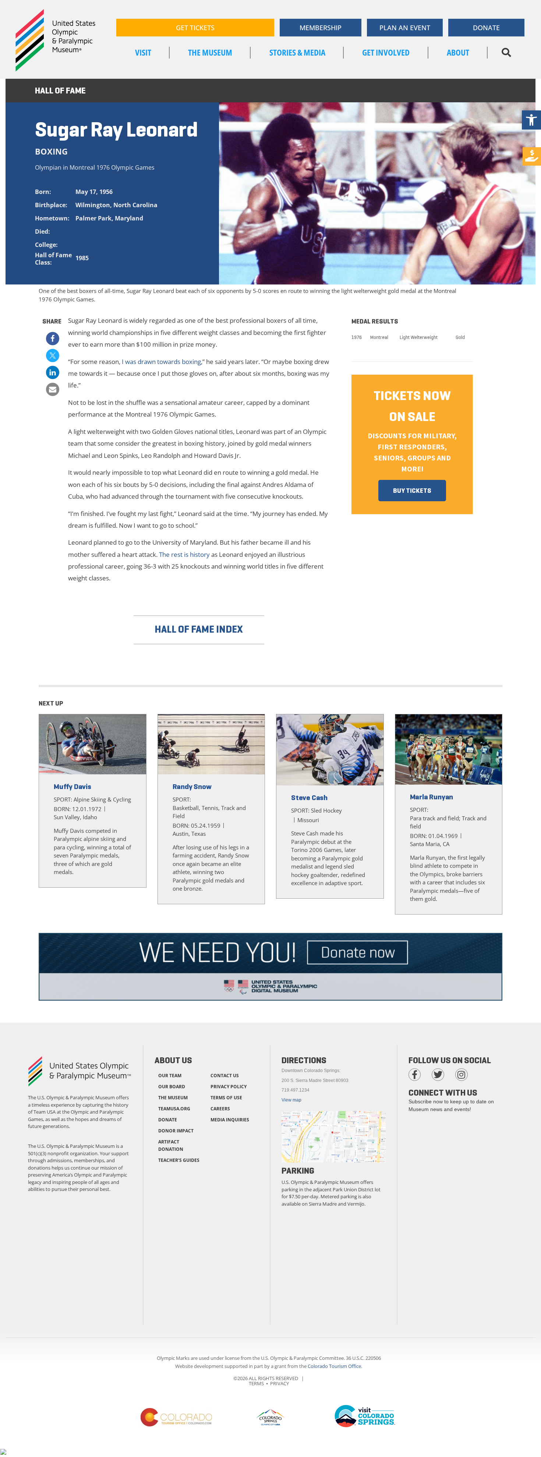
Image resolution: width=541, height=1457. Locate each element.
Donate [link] (167, 1120)
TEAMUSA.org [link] (174, 1109)
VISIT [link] (143, 52)
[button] (506, 52)
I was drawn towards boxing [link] (161, 361)
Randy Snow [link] (192, 786)
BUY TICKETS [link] (412, 491)
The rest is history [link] (184, 554)
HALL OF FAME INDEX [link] (199, 629)
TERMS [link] (256, 1383)
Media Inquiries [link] (230, 1120)
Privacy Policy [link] (229, 1086)
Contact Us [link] (225, 1075)
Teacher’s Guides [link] (178, 1160)
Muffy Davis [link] (72, 786)
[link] (531, 120)
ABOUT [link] (458, 52)
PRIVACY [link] (279, 1383)
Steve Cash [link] (309, 797)
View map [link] (291, 1100)
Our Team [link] (169, 1075)
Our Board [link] (171, 1086)
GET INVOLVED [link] (386, 52)
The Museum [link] (210, 52)
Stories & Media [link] (297, 52)
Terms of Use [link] (226, 1097)
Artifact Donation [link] (170, 1145)
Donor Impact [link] (176, 1131)
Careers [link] (220, 1109)
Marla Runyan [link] (431, 797)
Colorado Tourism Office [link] (334, 1366)
